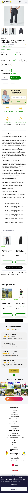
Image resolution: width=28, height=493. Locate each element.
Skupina (15, 447)
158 (24, 60)
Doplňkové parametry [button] (9, 230)
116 (22, 259)
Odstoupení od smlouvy (14, 423)
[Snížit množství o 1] (2, 77)
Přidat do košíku (16, 77)
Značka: (4, 38)
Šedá (9, 70)
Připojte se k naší (14, 379)
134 (9, 60)
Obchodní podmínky (14, 416)
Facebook (14, 442)
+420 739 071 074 (15, 433)
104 (19, 259)
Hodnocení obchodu (14, 326)
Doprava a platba (15, 426)
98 (16, 259)
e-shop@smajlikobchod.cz (14, 435)
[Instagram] (14, 375)
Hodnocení (14, 428)
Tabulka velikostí (7, 64)
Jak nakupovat (14, 414)
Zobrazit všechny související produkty (14, 320)
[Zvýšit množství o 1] (7, 77)
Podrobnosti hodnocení (7, 46)
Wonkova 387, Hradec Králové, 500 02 (15, 461)
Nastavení (14, 484)
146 (19, 60)
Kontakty (15, 410)
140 (14, 60)
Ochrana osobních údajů (14, 418)
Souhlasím (14, 489)
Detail (7, 261)
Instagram (14, 445)
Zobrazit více (14, 370)
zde (19, 481)
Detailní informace (5, 49)
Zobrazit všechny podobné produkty (14, 267)
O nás (14, 412)
